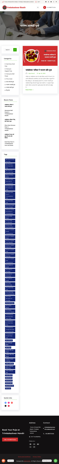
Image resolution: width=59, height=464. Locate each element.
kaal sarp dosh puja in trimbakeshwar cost (9, 195)
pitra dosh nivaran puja (9, 284)
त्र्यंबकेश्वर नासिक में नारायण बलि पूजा (9, 105)
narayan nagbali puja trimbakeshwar (10, 260)
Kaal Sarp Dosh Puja (10, 65)
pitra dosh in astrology (9, 270)
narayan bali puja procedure (9, 226)
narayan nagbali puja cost (10, 255)
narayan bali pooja (9, 217)
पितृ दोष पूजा (8, 388)
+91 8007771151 (51, 7)
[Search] (15, 50)
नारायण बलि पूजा (9, 375)
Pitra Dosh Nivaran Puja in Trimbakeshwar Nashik (10, 128)
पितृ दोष (8, 90)
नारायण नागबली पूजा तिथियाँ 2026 (9, 367)
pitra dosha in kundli (9, 266)
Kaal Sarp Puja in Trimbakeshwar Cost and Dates (9, 143)
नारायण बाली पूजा (10, 87)
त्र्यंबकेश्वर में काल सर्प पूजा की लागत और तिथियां (9, 136)
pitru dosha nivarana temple (10, 311)
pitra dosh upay (10, 303)
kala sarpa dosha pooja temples (10, 206)
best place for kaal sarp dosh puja (9, 166)
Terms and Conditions (24, 456)
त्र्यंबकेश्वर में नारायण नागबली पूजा (9, 360)
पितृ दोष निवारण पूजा (9, 385)
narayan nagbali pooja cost (10, 246)
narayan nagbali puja (10, 250)
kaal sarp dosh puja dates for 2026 (9, 187)
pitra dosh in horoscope (9, 275)
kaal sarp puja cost (9, 201)
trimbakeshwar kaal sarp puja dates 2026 (9, 316)
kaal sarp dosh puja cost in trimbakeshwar (9, 181)
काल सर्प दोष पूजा (10, 81)
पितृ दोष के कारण (9, 380)
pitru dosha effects (8, 306)
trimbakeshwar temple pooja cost (9, 335)
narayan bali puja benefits (9, 221)
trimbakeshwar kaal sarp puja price (9, 323)
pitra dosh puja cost (9, 288)
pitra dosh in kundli (9, 279)
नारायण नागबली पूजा (10, 84)
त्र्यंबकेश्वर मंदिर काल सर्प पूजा (9, 351)
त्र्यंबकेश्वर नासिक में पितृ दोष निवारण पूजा (10, 120)
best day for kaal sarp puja (10, 160)
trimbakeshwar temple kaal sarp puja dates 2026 (10, 329)
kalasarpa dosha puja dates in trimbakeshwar (10, 211)
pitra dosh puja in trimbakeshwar (10, 293)
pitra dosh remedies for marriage (9, 298)
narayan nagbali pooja (10, 237)
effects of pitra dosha (9, 176)
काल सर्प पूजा (8, 347)
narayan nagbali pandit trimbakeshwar (10, 231)
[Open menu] (38, 7)
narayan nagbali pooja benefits (10, 241)
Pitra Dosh (9, 79)
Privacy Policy (37, 456)
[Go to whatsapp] (55, 460)
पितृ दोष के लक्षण (9, 383)
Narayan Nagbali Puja (8, 70)
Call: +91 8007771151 (10, 439)
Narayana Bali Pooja (9, 75)
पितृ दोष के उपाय (9, 377)
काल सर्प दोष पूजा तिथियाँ (9, 344)
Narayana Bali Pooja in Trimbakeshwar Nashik (9, 113)
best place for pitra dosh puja (9, 171)
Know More (29, 89)
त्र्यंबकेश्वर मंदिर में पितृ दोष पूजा (10, 355)
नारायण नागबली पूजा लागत (9, 371)
